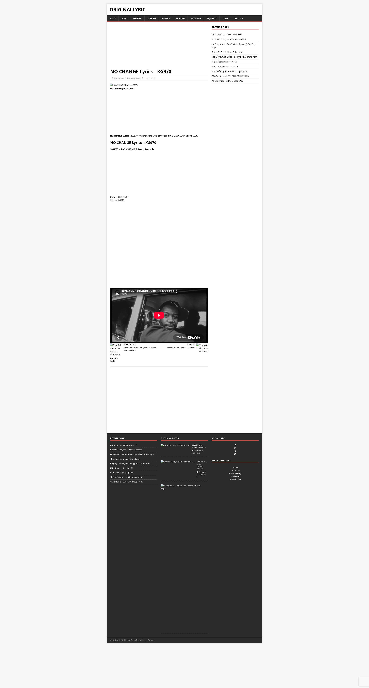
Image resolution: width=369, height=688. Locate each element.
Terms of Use (235, 479)
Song (147, 78)
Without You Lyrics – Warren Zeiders (229, 39)
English (137, 18)
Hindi (124, 18)
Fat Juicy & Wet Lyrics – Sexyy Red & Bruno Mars (235, 56)
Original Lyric (134, 78)
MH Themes (149, 640)
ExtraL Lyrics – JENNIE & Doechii (227, 34)
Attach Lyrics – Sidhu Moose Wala (227, 81)
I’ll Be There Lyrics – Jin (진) (224, 61)
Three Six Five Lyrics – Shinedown (227, 52)
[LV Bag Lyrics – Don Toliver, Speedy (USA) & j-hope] (183, 488)
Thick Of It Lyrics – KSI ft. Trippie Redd (229, 71)
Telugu (239, 18)
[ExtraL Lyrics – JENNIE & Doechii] (175, 445)
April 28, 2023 (119, 78)
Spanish (180, 18)
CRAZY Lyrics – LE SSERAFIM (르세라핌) (230, 76)
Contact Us (235, 470)
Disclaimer (235, 476)
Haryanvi (196, 18)
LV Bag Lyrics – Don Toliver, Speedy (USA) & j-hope (132, 454)
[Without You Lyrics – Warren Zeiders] (177, 461)
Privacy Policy (235, 473)
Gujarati (211, 18)
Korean (166, 18)
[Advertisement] (159, 47)
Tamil (225, 18)
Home (113, 18)
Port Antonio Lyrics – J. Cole (225, 66)
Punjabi (151, 18)
